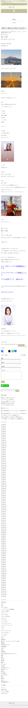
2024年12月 (3, 442)
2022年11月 (3, 486)
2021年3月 (3, 522)
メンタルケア (4, 634)
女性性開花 (3, 646)
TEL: (14, 4)
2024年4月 (3, 456)
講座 (2, 676)
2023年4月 (3, 477)
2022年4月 (3, 499)
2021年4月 (3, 520)
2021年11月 (3, 507)
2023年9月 (3, 468)
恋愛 (2, 657)
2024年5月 (3, 454)
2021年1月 (3, 525)
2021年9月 (3, 511)
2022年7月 (3, 493)
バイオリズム (4, 621)
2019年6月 (3, 559)
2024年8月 (3, 449)
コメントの (5, 691)
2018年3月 (3, 585)
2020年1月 (3, 546)
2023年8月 (3, 470)
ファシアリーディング (6, 625)
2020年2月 (3, 545)
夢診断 (2, 643)
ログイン (3, 687)
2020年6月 (3, 538)
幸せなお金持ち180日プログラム (9, 653)
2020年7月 (3, 536)
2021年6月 (3, 516)
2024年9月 (3, 447)
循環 (6, 32)
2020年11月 (3, 529)
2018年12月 (3, 570)
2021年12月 (3, 506)
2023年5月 (3, 476)
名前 (2, 358)
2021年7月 (3, 515)
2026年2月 (3, 424)
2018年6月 (3, 580)
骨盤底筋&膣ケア (5, 682)
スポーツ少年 (4, 614)
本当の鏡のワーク (5, 667)
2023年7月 (3, 472)
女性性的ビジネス (5, 644)
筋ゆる (2, 671)
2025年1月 (3, 440)
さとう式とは (4, 607)
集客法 (2, 678)
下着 (2, 637)
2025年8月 (3, 428)
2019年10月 (3, 552)
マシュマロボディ (5, 632)
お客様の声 (3, 602)
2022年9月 (3, 490)
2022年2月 (3, 502)
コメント (3, 370)
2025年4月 (3, 435)
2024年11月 (3, 444)
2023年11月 (3, 465)
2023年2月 (3, 481)
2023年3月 (3, 479)
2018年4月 (3, 584)
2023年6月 (3, 474)
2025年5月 (3, 433)
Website (3, 366)
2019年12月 (3, 548)
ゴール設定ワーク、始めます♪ (12, 279)
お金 (2, 605)
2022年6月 (3, 495)
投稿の (4, 689)
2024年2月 (3, 460)
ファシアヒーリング (6, 623)
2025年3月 (3, 437)
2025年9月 (3, 426)
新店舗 (2, 660)
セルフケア (3, 618)
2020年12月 (3, 527)
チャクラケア (4, 620)
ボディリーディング (6, 630)
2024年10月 (3, 445)
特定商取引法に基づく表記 (7, 403)
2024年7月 (3, 451)
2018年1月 (3, 589)
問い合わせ (21, 345)
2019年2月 (3, 566)
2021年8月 (3, 513)
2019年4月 (3, 562)
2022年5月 (3, 497)
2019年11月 (3, 550)
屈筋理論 (3, 651)
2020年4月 (3, 541)
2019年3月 (3, 564)
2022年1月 (3, 504)
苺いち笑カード (5, 674)
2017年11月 (3, 593)
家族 (2, 650)
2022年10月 (3, 488)
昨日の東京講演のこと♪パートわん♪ (9, 410)
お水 (2, 604)
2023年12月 (3, 463)
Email (2, 362)
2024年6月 (3, 453)
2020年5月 (3, 539)
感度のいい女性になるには (7, 397)
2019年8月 (3, 555)
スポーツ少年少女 (5, 616)
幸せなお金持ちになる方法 (7, 417)
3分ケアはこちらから (7, 292)
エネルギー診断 (5, 611)
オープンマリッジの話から (7, 399)
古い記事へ (23, 355)
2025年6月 (3, 431)
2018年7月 (3, 578)
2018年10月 (3, 573)
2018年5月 (3, 582)
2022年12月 (3, 484)
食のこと (3, 680)
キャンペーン (4, 612)
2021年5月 (3, 518)
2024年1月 (3, 461)
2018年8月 (3, 577)
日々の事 (9, 32)
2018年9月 (3, 575)
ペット (2, 628)
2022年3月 (3, 500)
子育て (2, 648)
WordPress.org (4, 693)
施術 (2, 662)
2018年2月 (3, 587)
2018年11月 (3, 571)
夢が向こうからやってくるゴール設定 (10, 641)
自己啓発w (3, 673)
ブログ (23, 31)
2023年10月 (3, 467)
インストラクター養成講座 (7, 609)
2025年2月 (3, 438)
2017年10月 (3, 594)
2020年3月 (3, 543)
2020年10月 (3, 531)
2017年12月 (3, 591)
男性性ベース (4, 669)
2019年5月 (3, 561)
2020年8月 (3, 534)
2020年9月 (3, 532)
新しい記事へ (5, 355)
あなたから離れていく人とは (8, 401)
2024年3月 (3, 458)
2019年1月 (3, 568)
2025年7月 (3, 429)
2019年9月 (3, 554)
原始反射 (3, 639)
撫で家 (2, 659)
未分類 (2, 666)
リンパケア (3, 635)
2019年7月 (3, 557)
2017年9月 (3, 596)
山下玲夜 (22, 413)
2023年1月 (3, 483)
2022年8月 (3, 492)
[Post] (9, 351)
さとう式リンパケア (6, 415)
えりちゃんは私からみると (7, 404)
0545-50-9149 (3, 342)
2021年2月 (3, 523)
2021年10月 (3, 509)
